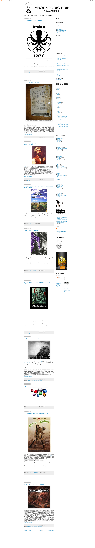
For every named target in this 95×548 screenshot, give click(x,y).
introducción (28, 61)
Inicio (40, 530)
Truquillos (58, 196)
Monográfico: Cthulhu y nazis (61, 28)
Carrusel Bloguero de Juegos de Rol (62, 142)
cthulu (51, 455)
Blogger (50, 539)
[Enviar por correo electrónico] (39, 71)
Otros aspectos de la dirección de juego (37, 380)
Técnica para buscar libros (31, 230)
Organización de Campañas (61, 175)
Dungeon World (59, 156)
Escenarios (33, 72)
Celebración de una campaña (61, 55)
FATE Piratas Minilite (60, 29)
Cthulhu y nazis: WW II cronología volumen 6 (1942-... (63, 129)
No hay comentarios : (36, 472)
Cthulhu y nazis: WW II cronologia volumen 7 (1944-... (63, 125)
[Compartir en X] (41, 71)
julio (58, 107)
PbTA (58, 179)
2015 (58, 94)
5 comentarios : (35, 270)
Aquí (24, 326)
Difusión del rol (59, 154)
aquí (48, 216)
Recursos (28, 180)
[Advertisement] (39, 77)
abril (59, 111)
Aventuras (58, 139)
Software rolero (59, 193)
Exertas (58, 164)
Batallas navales (59, 140)
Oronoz (25, 166)
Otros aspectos (59, 176)
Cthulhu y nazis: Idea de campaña (33, 20)
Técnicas (58, 194)
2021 (58, 88)
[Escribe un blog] (40, 71)
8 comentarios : (35, 525)
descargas (58, 151)
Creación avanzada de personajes (62, 148)
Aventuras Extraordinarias (61, 231)
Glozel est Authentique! (60, 222)
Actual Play (59, 137)
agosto (59, 106)
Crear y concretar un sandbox (61, 32)
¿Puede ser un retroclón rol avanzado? (34, 484)
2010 (58, 133)
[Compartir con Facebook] (42, 71)
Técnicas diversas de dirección (62, 195)
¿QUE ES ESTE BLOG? (49, 15)
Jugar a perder (59, 225)
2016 (58, 93)
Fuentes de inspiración (60, 166)
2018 (58, 92)
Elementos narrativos (60, 159)
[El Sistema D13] (59, 206)
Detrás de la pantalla (39, 361)
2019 (58, 90)
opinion (58, 174)
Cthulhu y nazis (29, 72)
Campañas (59, 141)
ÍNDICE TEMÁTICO (34, 15)
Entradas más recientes (27, 530)
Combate (58, 146)
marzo (59, 112)
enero (59, 115)
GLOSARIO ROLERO (41, 15)
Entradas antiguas (51, 530)
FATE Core (58, 165)
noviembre (59, 102)
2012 (58, 98)
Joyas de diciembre (29, 386)
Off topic (58, 173)
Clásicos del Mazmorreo (61, 145)
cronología (36, 59)
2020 (58, 89)
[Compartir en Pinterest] (44, 71)
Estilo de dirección (60, 163)
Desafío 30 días (59, 150)
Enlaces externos (59, 160)
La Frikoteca (59, 228)
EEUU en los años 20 (60, 31)
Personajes (59, 180)
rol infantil (58, 187)
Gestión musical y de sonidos (61, 168)
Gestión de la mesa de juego (61, 167)
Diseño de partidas (60, 155)
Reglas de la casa (60, 186)
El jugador (58, 158)
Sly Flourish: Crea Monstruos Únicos (62, 219)
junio (59, 108)
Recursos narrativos (60, 185)
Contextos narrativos (60, 147)
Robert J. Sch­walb (27, 362)
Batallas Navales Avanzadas (61, 30)
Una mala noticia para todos (31, 82)
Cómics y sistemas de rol (61, 63)
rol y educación (59, 188)
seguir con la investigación (28, 68)
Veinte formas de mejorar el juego (33, 339)
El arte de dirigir (29, 380)
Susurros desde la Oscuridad (62, 221)
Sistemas (58, 192)
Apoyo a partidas (59, 138)
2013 (58, 97)
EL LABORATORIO (27, 15)
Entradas (59, 277)
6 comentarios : (35, 406)
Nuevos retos (59, 172)
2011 (58, 99)
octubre (59, 103)
